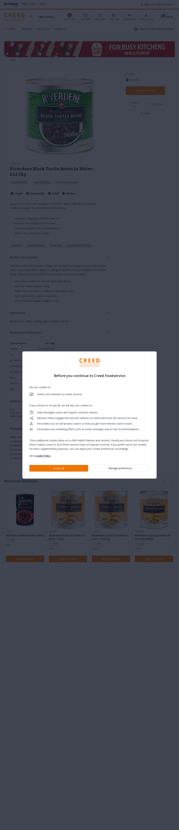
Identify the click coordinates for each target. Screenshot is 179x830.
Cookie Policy (43, 455)
